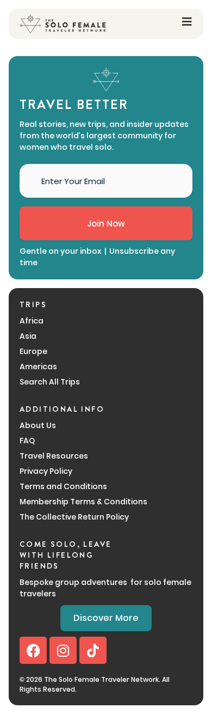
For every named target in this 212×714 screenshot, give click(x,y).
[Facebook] (33, 650)
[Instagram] (63, 650)
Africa (31, 320)
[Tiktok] (93, 650)
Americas (38, 366)
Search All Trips (50, 381)
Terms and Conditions (63, 486)
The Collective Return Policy (74, 516)
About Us (38, 425)
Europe (33, 351)
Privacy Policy (46, 471)
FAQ (27, 440)
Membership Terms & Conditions (83, 501)
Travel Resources (54, 455)
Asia (28, 336)
